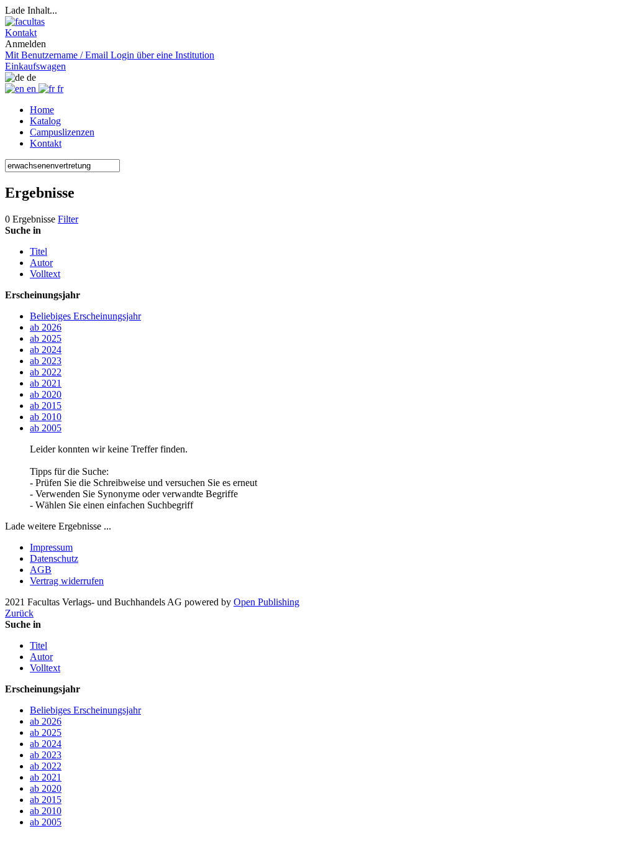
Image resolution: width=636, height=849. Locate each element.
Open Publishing (266, 602)
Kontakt (45, 143)
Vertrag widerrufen (67, 581)
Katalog (45, 121)
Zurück (19, 613)
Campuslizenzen (62, 132)
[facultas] (25, 21)
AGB (41, 569)
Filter (68, 219)
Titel (38, 251)
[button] (21, 32)
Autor (41, 262)
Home (42, 109)
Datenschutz (54, 558)
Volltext (45, 273)
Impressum (51, 547)
